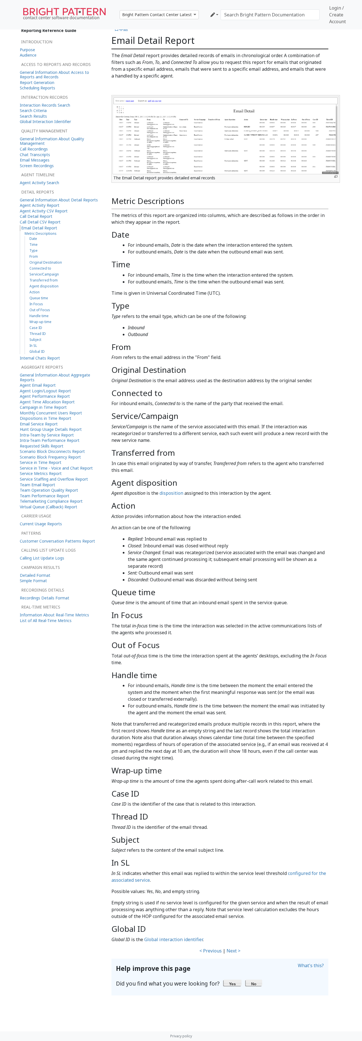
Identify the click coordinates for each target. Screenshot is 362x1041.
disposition (171, 493)
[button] (233, 983)
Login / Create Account (337, 15)
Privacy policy (181, 1036)
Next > (233, 951)
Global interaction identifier (173, 939)
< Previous (210, 951)
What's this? (311, 965)
